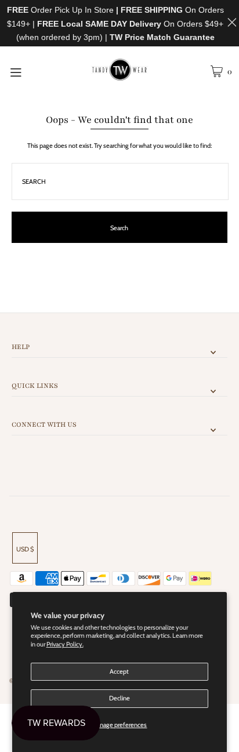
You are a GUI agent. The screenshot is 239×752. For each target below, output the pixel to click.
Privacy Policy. (65, 644)
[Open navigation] (31, 71)
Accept (119, 671)
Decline (119, 698)
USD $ (25, 549)
